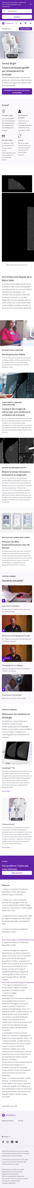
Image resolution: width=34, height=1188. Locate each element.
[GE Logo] (8, 23)
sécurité (20, 1138)
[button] (16, 23)
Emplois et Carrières (7, 1138)
